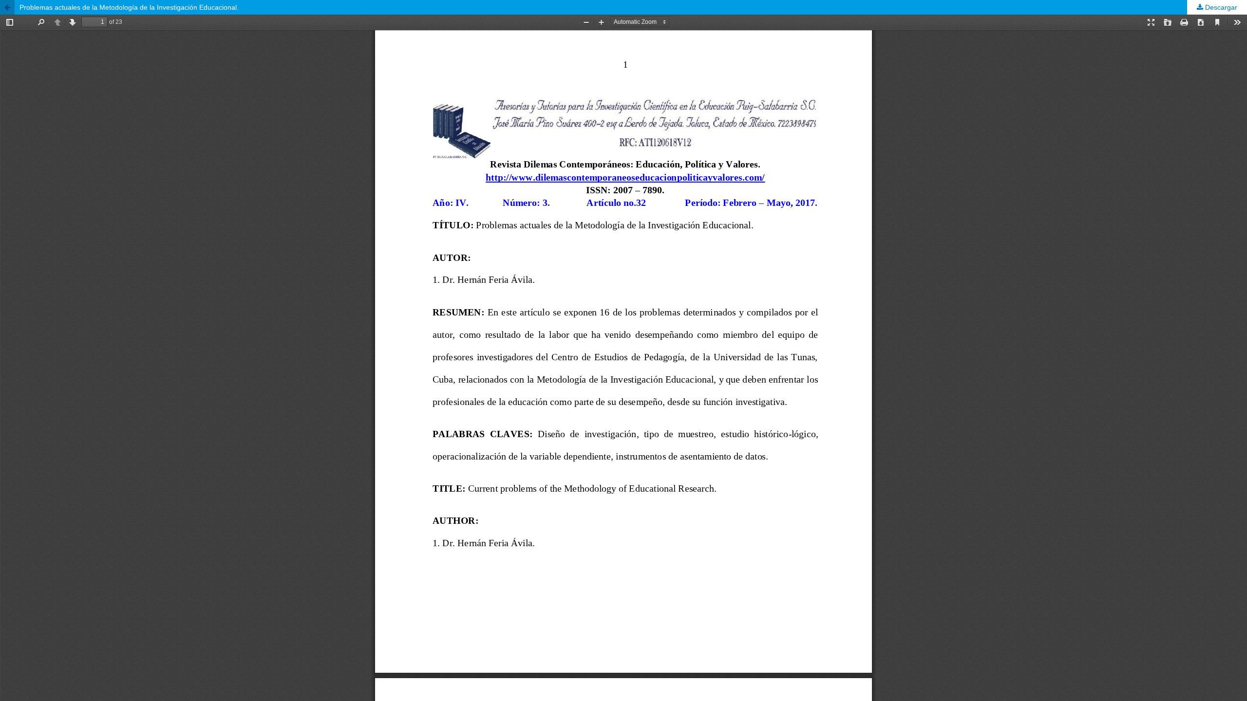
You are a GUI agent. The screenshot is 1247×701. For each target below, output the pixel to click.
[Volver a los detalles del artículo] (7, 7)
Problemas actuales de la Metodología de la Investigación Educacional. (129, 7)
